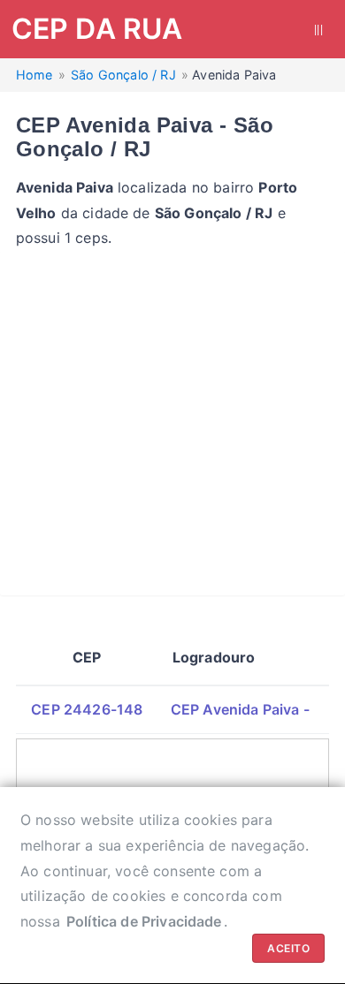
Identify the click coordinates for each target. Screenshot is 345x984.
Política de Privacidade (144, 921)
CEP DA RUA (97, 28)
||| (318, 29)
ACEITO (288, 948)
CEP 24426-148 (86, 709)
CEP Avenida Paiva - (240, 709)
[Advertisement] (172, 423)
